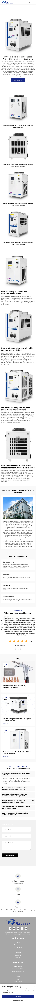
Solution (18, 950)
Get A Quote (18, 80)
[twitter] (22, 928)
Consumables (18, 945)
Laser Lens (18, 974)
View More (6, 690)
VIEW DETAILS (18, 107)
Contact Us (18, 958)
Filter (18, 979)
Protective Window (18, 971)
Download (18, 955)
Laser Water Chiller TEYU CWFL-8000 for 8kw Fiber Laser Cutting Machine (18, 243)
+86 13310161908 (18, 884)
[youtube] (18, 928)
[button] (15, 649)
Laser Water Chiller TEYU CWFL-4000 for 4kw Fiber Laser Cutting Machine (18, 204)
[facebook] (10, 928)
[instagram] (26, 928)
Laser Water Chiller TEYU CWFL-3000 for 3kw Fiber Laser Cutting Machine (18, 165)
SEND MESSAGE (10, 855)
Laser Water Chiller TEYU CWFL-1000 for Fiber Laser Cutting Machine (18, 126)
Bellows (18, 976)
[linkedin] (14, 928)
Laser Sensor (18, 982)
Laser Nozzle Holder (18, 969)
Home (18, 942)
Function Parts (18, 947)
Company (18, 952)
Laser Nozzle (18, 966)
